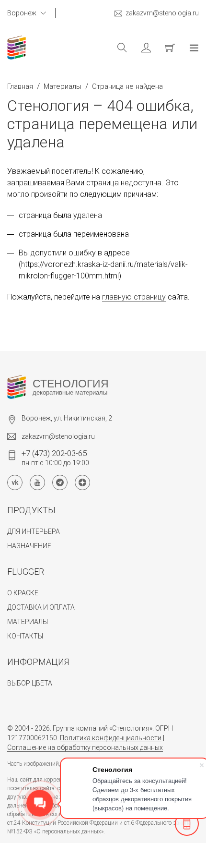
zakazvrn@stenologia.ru (162, 13)
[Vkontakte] (15, 482)
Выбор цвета (29, 683)
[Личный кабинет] (139, 47)
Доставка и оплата (41, 607)
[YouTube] (37, 482)
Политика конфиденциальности (110, 738)
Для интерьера (33, 531)
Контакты (25, 636)
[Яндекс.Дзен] (82, 482)
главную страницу (134, 296)
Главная (20, 86)
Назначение (29, 546)
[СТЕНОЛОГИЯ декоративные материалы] (16, 387)
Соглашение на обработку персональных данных (85, 747)
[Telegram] (60, 482)
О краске (22, 593)
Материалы (62, 86)
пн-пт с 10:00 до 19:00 (55, 457)
